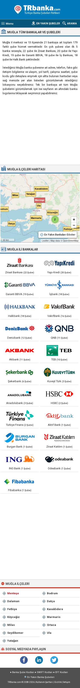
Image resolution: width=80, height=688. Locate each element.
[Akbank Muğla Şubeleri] (19, 350)
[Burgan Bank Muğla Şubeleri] (19, 437)
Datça (51, 601)
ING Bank (14, 468)
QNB (53, 337)
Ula (49, 632)
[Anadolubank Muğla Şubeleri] (19, 393)
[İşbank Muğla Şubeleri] (59, 284)
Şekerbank (14, 381)
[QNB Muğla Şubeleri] (59, 328)
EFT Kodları (61, 672)
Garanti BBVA (14, 294)
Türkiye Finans (14, 424)
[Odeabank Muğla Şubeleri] (59, 459)
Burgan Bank (14, 446)
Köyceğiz (13, 617)
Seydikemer (15, 632)
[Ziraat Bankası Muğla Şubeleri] (19, 263)
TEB (53, 359)
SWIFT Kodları (44, 672)
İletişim (66, 682)
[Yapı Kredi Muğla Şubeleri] (59, 263)
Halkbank (14, 316)
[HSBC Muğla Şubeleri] (59, 393)
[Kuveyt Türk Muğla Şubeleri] (59, 371)
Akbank (14, 359)
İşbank (53, 294)
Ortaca (51, 625)
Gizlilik (57, 682)
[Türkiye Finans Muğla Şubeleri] (19, 415)
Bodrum (52, 593)
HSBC (54, 403)
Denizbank (13, 337)
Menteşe (13, 593)
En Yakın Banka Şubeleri (40, 677)
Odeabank (54, 468)
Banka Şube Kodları (23, 672)
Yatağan (12, 640)
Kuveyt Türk (54, 381)
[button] (39, 199)
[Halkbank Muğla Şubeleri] (19, 306)
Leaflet (45, 240)
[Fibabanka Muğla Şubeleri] (19, 480)
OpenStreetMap (71, 240)
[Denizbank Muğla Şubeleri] (19, 328)
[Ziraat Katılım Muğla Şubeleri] (59, 437)
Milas (11, 625)
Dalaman (13, 601)
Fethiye (12, 609)
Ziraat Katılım (54, 446)
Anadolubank (14, 403)
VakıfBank (53, 316)
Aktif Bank (54, 424)
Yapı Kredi (53, 272)
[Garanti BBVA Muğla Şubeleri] (19, 284)
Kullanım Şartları (44, 682)
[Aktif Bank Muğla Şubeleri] (59, 415)
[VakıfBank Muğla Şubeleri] (59, 306)
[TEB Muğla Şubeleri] (59, 350)
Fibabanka (14, 490)
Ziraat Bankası (14, 272)
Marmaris (53, 617)
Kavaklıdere (55, 609)
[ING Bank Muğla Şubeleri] (19, 459)
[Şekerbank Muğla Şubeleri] (19, 371)
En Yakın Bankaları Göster (59, 234)
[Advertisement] (40, 131)
